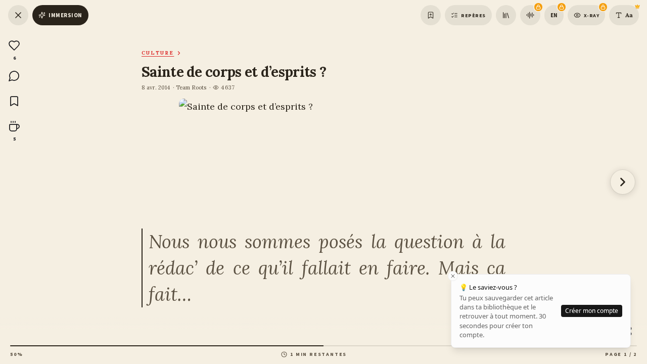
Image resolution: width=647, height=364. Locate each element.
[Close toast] (453, 276)
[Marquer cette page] (431, 15)
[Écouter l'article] (530, 15)
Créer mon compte (591, 310)
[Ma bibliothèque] (506, 15)
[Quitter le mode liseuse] (18, 15)
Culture (158, 53)
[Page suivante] (623, 182)
